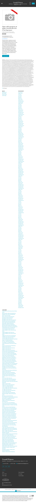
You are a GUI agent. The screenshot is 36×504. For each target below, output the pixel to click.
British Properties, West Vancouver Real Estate (9, 326)
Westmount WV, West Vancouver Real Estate (13, 84)
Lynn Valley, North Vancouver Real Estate (20, 74)
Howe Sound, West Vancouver (17, 72)
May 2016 (19, 216)
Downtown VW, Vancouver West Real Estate (9, 354)
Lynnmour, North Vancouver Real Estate (7, 75)
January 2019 (20, 183)
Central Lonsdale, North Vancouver (7, 337)
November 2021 (20, 146)
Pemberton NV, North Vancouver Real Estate (9, 403)
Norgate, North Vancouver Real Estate (8, 400)
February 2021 (20, 156)
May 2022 (20, 140)
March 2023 (20, 132)
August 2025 (20, 103)
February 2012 (20, 267)
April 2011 (19, 278)
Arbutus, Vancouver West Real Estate (18, 60)
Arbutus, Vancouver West (11, 60)
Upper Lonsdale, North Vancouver (7, 430)
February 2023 (20, 133)
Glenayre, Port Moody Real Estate (17, 70)
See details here (4, 38)
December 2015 (20, 221)
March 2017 (20, 206)
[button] (30, 3)
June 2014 (20, 241)
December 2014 (21, 235)
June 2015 (20, 228)
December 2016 (20, 209)
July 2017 (19, 201)
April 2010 (19, 290)
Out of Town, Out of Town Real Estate (8, 402)
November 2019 (20, 172)
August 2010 (20, 286)
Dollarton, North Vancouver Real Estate (8, 350)
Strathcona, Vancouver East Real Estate (13, 81)
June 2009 (20, 300)
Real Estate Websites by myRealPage (26, 489)
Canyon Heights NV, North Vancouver (8, 328)
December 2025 (21, 101)
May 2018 (19, 192)
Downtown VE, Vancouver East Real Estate (9, 353)
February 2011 (20, 280)
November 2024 (21, 112)
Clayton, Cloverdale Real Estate (7, 340)
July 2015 (19, 227)
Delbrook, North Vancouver (5, 66)
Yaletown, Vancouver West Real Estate (24, 86)
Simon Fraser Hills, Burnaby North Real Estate (14, 80)
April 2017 (19, 204)
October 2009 (20, 296)
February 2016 (20, 219)
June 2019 (19, 178)
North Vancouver (5, 401)
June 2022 (20, 139)
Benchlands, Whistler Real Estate (27, 60)
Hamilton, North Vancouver (6, 371)
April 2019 (19, 180)
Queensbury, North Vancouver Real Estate (27, 78)
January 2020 (20, 170)
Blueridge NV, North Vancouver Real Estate (12, 61)
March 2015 (20, 231)
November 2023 (21, 123)
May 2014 (19, 242)
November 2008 (21, 307)
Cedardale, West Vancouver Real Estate (23, 64)
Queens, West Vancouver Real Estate (17, 78)
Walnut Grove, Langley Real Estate (13, 83)
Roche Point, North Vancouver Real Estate (9, 414)
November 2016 (20, 210)
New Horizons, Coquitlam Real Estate (8, 398)
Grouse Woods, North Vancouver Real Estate (9, 370)
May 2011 (19, 277)
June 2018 (20, 191)
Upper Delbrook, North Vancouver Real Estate (9, 429)
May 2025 (20, 106)
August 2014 (20, 239)
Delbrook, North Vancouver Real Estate (14, 66)
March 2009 (20, 304)
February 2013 (20, 255)
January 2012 (20, 268)
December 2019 (20, 171)
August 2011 (20, 274)
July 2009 (19, 299)
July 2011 (19, 275)
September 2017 (21, 200)
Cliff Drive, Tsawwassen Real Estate (8, 341)
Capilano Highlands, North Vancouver (21, 63)
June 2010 (20, 288)
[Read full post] (9, 18)
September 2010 (21, 285)
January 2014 (20, 247)
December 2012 (20, 257)
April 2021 (19, 154)
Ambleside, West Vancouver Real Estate (8, 314)
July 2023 (19, 127)
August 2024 (20, 115)
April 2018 (19, 193)
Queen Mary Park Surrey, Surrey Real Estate (7, 78)
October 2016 (20, 211)
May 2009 (20, 302)
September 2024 (21, 114)
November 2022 (21, 134)
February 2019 (20, 182)
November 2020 (21, 159)
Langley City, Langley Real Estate (7, 385)
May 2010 (19, 289)
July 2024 (19, 116)
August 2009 (20, 298)
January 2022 (20, 144)
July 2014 (19, 240)
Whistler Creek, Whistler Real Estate (8, 440)
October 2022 (20, 135)
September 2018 (21, 188)
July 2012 (19, 261)
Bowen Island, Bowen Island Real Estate (8, 322)
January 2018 (20, 197)
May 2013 (19, 251)
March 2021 (20, 155)
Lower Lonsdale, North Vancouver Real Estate (9, 388)
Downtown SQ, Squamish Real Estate (19, 67)
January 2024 (20, 122)
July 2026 (19, 94)
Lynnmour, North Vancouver (28, 74)
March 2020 (20, 168)
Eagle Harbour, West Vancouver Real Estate (7, 68)
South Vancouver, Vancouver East (24, 80)
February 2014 (20, 246)
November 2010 (20, 283)
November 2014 (20, 236)
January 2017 (20, 208)
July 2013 (19, 249)
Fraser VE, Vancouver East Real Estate (17, 69)
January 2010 (20, 294)
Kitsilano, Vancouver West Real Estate (8, 384)
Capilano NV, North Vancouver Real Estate (13, 64)
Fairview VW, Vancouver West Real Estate (28, 68)
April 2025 (20, 107)
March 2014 (20, 245)
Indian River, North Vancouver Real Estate (8, 380)
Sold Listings (4, 95)
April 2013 (19, 252)
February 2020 (20, 169)
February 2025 (20, 110)
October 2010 (20, 284)
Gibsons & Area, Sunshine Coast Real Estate (7, 70)
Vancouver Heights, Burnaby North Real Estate (9, 433)
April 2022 (20, 141)
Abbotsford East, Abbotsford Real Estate (9, 313)
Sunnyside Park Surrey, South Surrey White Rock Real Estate (26, 81)
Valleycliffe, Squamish (5, 432)
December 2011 (20, 269)
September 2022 (21, 136)
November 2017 (20, 198)
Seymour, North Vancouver (5, 80)
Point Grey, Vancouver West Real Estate (18, 77)
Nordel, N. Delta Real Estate (6, 399)
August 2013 (20, 248)
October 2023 (20, 124)
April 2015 (19, 230)
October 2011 (20, 271)
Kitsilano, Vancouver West (6, 383)
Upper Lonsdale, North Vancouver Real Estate (9, 431)
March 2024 (20, 120)
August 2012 (20, 260)
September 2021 (21, 149)
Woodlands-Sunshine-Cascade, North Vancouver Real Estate (12, 86)
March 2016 (20, 218)
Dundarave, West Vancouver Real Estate (8, 356)
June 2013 (19, 250)
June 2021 (20, 152)
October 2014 (20, 237)
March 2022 (20, 142)
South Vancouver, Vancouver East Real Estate (9, 422)
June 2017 (19, 202)
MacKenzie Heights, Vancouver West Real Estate (17, 75)
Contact (33, 3)
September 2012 (21, 259)
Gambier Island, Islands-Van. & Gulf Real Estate (27, 69)
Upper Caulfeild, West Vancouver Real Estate (9, 428)
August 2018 (20, 189)
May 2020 (20, 165)
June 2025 (20, 105)
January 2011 (20, 281)
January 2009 (20, 306)
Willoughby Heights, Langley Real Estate (8, 443)
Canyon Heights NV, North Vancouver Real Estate (11, 63)
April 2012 (19, 265)
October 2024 (20, 113)
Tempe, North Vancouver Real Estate (8, 427)
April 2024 (20, 118)
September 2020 (21, 161)
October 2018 (20, 187)
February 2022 (20, 143)
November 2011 (20, 270)
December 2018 (20, 184)
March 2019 (20, 181)
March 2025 (20, 108)
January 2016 (20, 220)
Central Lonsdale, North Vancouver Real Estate (9, 338)
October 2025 (20, 102)
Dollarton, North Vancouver (22, 66)
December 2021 (20, 145)
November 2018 (20, 185)
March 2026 (20, 98)
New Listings (4, 93)
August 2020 (20, 162)
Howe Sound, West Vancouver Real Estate (26, 72)
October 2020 (20, 160)
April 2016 (19, 217)
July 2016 (19, 213)
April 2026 (20, 97)
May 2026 (20, 96)
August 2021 (20, 150)
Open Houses (4, 94)
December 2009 (21, 295)
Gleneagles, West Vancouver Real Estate (26, 70)
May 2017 (19, 203)
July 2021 (19, 151)
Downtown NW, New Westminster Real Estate (9, 67)
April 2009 (20, 303)
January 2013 (20, 256)
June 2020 (20, 164)
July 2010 (19, 287)
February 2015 (20, 232)
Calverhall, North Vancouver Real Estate (8, 327)
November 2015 (20, 222)
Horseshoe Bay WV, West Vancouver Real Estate (8, 72)
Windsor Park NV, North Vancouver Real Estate (9, 446)
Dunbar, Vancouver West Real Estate (10, 32)
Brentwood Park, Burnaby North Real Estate (9, 325)
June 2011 (19, 276)
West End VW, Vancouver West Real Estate (22, 83)
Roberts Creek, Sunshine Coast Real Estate (9, 413)
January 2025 (20, 111)
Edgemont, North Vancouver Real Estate (18, 68)
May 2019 (19, 179)
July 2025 (19, 104)
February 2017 (20, 207)
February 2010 (20, 293)
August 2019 (20, 175)
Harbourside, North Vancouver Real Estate (17, 71)
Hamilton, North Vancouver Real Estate (7, 71)
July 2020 (19, 163)
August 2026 (20, 93)
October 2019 (20, 173)
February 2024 (20, 121)
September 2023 (21, 125)
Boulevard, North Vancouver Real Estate (22, 61)
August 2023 (20, 126)
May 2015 (19, 229)
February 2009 (20, 305)
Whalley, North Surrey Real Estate (22, 84)
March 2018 (20, 194)
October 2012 (20, 258)
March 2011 (20, 279)
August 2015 (20, 226)
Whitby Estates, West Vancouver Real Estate (9, 442)
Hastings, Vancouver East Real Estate (26, 71)
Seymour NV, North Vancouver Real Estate (9, 418)
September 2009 (21, 297)
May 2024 (20, 117)
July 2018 (19, 190)
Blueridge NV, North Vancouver (7, 318)
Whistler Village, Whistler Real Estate (8, 441)
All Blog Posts (4, 92)
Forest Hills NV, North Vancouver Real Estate (7, 69)
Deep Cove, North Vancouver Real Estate (9, 345)
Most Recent (20, 92)
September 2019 (21, 174)
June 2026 (20, 95)
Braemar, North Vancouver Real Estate (8, 324)
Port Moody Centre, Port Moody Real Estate (28, 77)
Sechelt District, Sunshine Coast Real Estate (9, 417)
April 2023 (20, 131)
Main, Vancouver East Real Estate (28, 75)
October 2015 (20, 223)
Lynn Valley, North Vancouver (11, 74)
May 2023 (20, 130)
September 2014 (21, 238)
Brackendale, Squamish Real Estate (8, 323)
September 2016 (21, 212)
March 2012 (20, 266)
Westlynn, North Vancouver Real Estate (8, 437)
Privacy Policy (19, 489)
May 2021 (19, 153)
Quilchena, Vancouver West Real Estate (8, 412)
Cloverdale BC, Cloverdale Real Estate (8, 342)
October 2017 (20, 199)
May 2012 (19, 264)
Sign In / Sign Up (30, 3)
